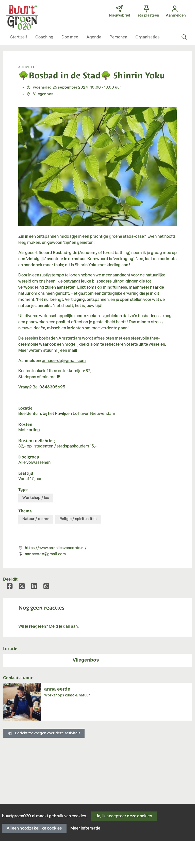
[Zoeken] (184, 37)
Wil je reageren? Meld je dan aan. (48, 626)
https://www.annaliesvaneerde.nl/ (56, 548)
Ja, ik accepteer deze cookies (123, 816)
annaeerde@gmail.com (64, 360)
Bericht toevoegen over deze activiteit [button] (47, 733)
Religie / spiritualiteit (78, 519)
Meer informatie (85, 828)
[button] (18, 37)
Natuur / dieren (35, 519)
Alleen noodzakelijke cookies (34, 828)
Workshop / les (35, 498)
